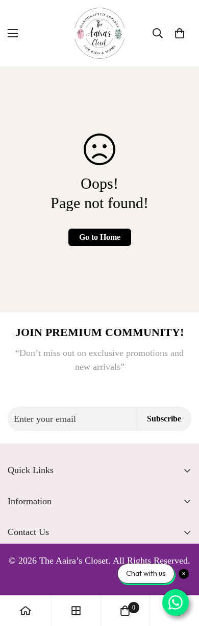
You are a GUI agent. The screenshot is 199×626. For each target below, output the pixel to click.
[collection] (76, 611)
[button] (179, 33)
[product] (25, 611)
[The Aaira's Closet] (99, 33)
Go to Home (99, 237)
